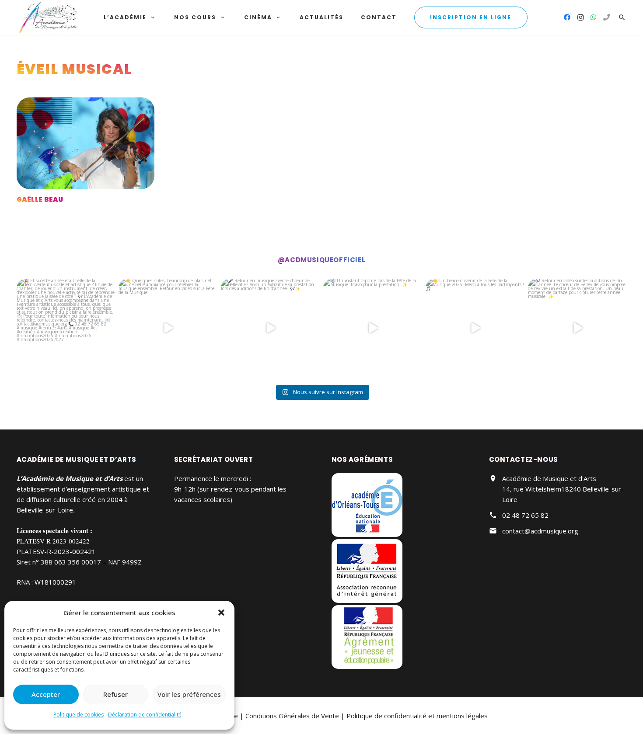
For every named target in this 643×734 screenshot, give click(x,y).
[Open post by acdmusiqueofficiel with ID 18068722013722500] (577, 328)
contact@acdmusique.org (540, 530)
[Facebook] (567, 17)
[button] (221, 612)
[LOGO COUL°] (48, 17)
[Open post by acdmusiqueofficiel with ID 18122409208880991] (66, 328)
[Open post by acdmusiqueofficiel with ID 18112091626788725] (475, 328)
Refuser (115, 694)
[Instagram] (580, 17)
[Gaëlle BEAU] (85, 143)
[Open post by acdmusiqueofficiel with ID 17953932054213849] (168, 328)
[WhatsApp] (593, 17)
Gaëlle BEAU (40, 199)
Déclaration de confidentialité (145, 714)
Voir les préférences (189, 694)
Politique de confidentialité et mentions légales (417, 715)
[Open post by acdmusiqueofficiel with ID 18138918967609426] (372, 328)
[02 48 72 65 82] (606, 17)
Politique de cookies (78, 714)
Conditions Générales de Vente (292, 715)
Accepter (45, 694)
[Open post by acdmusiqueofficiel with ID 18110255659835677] (270, 328)
